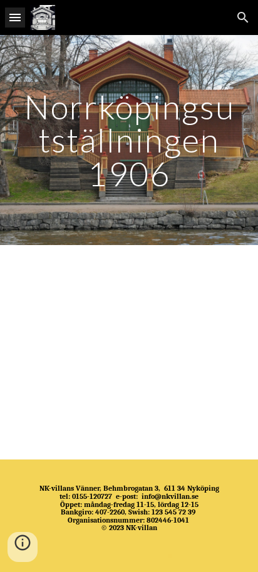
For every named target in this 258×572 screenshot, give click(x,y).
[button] (15, 17)
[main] (129, 140)
